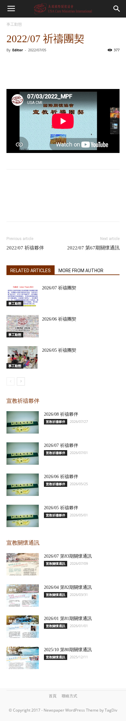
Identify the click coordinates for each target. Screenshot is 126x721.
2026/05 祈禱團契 (59, 350)
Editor (17, 49)
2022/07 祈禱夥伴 (25, 247)
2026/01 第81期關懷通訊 (68, 618)
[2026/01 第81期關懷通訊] (22, 626)
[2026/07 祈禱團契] (22, 295)
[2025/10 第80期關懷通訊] (22, 658)
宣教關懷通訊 (55, 563)
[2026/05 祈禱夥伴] (22, 516)
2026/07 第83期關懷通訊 (68, 556)
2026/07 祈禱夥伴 (61, 445)
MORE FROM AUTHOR (80, 270)
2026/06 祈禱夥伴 (61, 476)
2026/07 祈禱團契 (59, 287)
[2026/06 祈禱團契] (22, 326)
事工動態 (14, 24)
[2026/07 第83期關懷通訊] (22, 564)
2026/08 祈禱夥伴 (61, 414)
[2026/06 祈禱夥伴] (22, 485)
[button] (117, 9)
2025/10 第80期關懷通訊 (68, 649)
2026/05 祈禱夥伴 (61, 507)
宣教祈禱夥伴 (55, 421)
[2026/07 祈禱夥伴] (22, 453)
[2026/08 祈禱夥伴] (22, 422)
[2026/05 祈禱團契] (22, 357)
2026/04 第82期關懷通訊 (68, 587)
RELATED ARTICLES (30, 270)
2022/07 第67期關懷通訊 (93, 247)
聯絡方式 (69, 696)
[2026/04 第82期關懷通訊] (22, 595)
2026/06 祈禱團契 (59, 319)
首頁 (53, 696)
